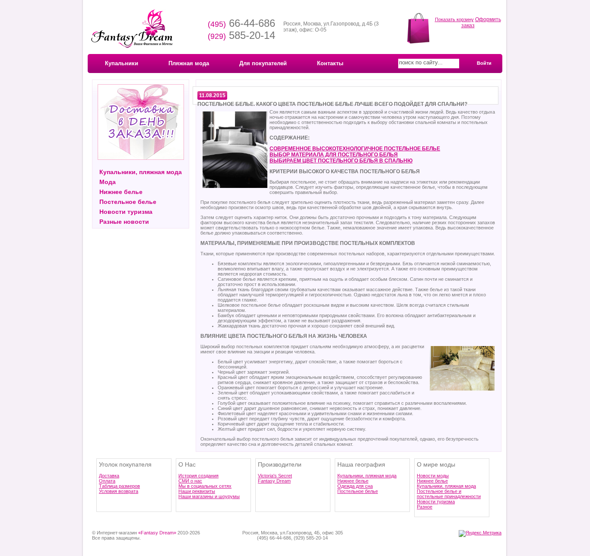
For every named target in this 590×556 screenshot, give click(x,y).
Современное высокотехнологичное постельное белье (355, 149)
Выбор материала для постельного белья (334, 155)
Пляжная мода (188, 63)
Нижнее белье (121, 191)
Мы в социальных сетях (205, 486)
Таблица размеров (119, 486)
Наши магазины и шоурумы (209, 496)
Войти (484, 63)
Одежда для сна (355, 486)
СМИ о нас (190, 480)
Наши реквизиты (196, 491)
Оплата (107, 480)
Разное (424, 506)
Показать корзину (454, 19)
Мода (107, 181)
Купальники (121, 63)
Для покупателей (263, 63)
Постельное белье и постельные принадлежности (449, 494)
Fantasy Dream (274, 480)
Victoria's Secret (275, 475)
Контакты (330, 63)
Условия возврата (118, 491)
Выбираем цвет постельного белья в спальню (341, 161)
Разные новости (124, 221)
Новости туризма (125, 211)
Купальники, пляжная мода (140, 171)
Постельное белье (127, 201)
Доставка (109, 475)
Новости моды (433, 475)
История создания (198, 475)
